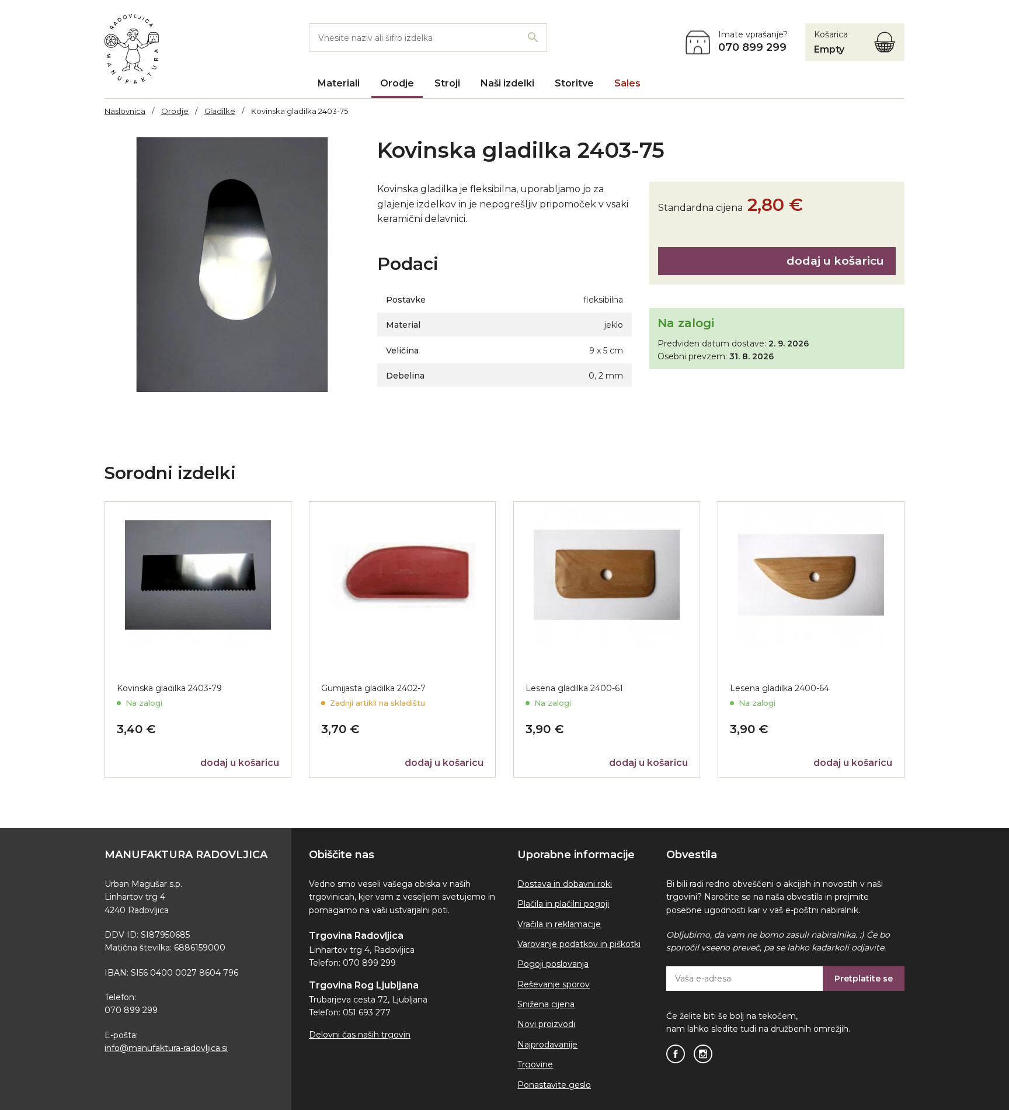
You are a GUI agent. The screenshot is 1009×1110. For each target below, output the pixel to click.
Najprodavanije (547, 1044)
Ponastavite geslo (554, 1085)
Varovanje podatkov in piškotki (579, 944)
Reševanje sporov (553, 984)
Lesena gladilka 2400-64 (779, 688)
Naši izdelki (507, 83)
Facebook (675, 1054)
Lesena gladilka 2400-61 (574, 688)
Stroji (447, 83)
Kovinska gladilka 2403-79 (169, 688)
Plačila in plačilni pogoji (563, 904)
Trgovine (535, 1064)
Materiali (339, 83)
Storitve (574, 83)
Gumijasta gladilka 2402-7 (373, 688)
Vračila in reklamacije (559, 924)
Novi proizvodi (546, 1024)
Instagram (703, 1054)
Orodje (397, 83)
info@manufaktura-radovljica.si (166, 1048)
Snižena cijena (546, 1004)
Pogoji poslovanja (553, 964)
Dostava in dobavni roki (564, 884)
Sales (627, 83)
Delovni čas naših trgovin (359, 1034)
